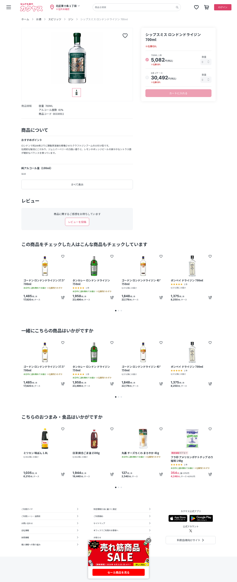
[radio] (147, 59)
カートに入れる (178, 93)
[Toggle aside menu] (9, 7)
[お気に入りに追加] (125, 35)
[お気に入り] (196, 7)
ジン (70, 19)
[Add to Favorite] (62, 256)
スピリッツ (54, 19)
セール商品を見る (118, 572)
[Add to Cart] (62, 297)
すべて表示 (77, 184)
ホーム (25, 19)
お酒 (38, 19)
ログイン (222, 7)
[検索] (177, 7)
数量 (204, 56)
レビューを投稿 (77, 222)
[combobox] (205, 62)
